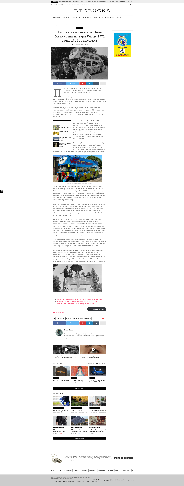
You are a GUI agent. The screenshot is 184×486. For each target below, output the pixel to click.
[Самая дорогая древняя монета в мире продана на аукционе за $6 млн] (56, 133)
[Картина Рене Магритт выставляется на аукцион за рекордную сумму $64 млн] (61, 371)
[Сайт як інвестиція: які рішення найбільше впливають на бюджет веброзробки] (97, 421)
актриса (101, 470)
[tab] (90, 363)
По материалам (58, 312)
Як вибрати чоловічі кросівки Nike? (60, 411)
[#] (123, 4)
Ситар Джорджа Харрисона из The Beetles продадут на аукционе (79, 299)
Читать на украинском (96, 309)
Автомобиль (92, 470)
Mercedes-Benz (116, 470)
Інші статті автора (100, 363)
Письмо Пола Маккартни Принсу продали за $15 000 (75, 304)
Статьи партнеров (58, 427)
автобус (69, 318)
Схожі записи (90, 363)
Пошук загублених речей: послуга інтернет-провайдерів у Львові (71, 481)
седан (131, 470)
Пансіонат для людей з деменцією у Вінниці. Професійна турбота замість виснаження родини (97, 411)
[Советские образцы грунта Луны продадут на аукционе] (56, 144)
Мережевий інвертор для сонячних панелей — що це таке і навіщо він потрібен (79, 431)
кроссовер (83, 470)
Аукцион (58, 24)
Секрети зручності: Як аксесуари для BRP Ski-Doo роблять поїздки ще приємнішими (94, 1)
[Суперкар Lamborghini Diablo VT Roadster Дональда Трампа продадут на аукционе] (97, 371)
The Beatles (60, 318)
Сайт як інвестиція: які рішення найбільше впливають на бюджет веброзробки (97, 431)
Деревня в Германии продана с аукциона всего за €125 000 (65, 126)
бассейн (75, 470)
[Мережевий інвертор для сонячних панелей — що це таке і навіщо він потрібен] (79, 421)
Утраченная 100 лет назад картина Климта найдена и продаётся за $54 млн (79, 381)
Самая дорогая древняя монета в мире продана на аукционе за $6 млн (65, 132)
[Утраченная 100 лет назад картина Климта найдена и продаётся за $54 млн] (79, 371)
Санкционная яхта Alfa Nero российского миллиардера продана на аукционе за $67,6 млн (65, 138)
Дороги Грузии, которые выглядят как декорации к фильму (79, 411)
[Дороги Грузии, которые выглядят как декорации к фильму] (79, 401)
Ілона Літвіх (68, 330)
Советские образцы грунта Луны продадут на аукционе (65, 143)
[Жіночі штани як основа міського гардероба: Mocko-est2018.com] (61, 421)
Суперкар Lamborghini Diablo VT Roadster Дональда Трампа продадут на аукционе (97, 381)
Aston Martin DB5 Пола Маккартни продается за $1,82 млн (77, 301)
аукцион (76, 318)
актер (125, 470)
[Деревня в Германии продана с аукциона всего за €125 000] (56, 127)
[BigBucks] (92, 10)
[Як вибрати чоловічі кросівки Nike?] (61, 401)
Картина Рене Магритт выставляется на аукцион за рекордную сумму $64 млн (61, 381)
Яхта (107, 470)
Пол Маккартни (85, 318)
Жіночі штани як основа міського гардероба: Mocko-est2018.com (59, 431)
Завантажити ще (79, 388)
